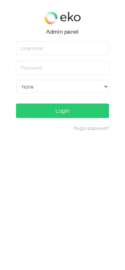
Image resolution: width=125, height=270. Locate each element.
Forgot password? (91, 128)
